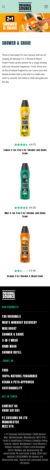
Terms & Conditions (12, 440)
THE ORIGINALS (11, 316)
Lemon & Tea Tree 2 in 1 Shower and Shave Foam (25, 151)
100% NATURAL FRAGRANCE (19, 376)
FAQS (5, 370)
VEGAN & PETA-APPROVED (18, 382)
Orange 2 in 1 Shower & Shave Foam (25, 276)
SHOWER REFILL (12, 352)
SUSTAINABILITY (12, 388)
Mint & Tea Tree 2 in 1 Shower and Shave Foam (25, 214)
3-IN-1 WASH (10, 340)
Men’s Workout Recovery (19, 322)
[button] (3, 7)
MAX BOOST (9, 328)
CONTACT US (10, 406)
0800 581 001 (11, 410)
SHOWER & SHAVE (13, 334)
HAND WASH (9, 346)
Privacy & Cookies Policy (35, 440)
